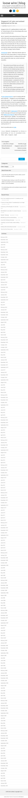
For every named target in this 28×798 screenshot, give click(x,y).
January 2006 (4, 673)
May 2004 (3, 723)
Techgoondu (4, 52)
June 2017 (3, 369)
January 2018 (4, 359)
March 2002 (3, 780)
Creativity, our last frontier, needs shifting (10, 222)
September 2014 (4, 425)
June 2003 (3, 750)
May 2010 (3, 545)
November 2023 (4, 277)
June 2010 (3, 542)
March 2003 (3, 758)
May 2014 (3, 432)
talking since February (9, 114)
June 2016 (3, 387)
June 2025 (3, 244)
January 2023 (4, 284)
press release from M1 (7, 96)
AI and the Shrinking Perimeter (7, 220)
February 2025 (4, 249)
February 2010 (4, 552)
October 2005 (4, 680)
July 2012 (3, 480)
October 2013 (4, 447)
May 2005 (3, 693)
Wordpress (21, 796)
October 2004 (4, 710)
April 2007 (3, 635)
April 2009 (3, 575)
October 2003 (4, 740)
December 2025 (4, 239)
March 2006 (3, 668)
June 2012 (3, 482)
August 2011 (3, 507)
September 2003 (4, 743)
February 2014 (4, 440)
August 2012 (3, 477)
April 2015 (3, 415)
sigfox (6, 134)
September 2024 (4, 259)
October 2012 (4, 472)
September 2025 (4, 242)
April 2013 (3, 462)
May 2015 (3, 412)
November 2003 (4, 738)
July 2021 (3, 302)
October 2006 (4, 650)
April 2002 (3, 778)
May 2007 (3, 632)
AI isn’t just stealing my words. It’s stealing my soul (12, 198)
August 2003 (3, 745)
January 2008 (4, 612)
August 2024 (3, 262)
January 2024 (4, 272)
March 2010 (3, 550)
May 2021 (3, 304)
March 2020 (3, 334)
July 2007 (3, 627)
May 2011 (3, 515)
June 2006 (3, 660)
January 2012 (4, 495)
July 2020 (3, 324)
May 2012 (3, 485)
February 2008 (4, 610)
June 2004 (3, 720)
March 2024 (3, 267)
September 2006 (4, 653)
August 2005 (3, 685)
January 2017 (4, 372)
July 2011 (3, 510)
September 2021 (4, 299)
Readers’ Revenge (5, 215)
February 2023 (4, 282)
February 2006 (4, 670)
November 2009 (4, 560)
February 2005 (4, 700)
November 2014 (4, 422)
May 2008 (3, 602)
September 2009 (4, 565)
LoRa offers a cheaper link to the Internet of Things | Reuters (8, 146)
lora (12, 132)
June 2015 (3, 410)
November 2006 (4, 648)
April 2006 (3, 665)
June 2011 (3, 512)
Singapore (10, 134)
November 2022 (4, 287)
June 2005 (3, 690)
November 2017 (4, 364)
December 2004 (4, 705)
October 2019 (4, 344)
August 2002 (3, 770)
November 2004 (4, 708)
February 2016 (4, 395)
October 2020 (4, 317)
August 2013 (3, 452)
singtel (15, 134)
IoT (9, 132)
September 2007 (4, 622)
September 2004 (4, 713)
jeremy (4, 25)
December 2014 (4, 420)
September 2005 (4, 683)
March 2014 (3, 437)
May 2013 (3, 460)
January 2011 (4, 525)
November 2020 (4, 314)
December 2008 (4, 585)
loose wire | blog (14, 3)
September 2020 (4, 319)
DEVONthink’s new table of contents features (11, 210)
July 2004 (3, 718)
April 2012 (3, 487)
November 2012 (4, 470)
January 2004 (4, 733)
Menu (14, 15)
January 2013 (4, 467)
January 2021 (4, 309)
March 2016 (3, 392)
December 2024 (4, 252)
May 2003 (3, 753)
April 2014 (3, 435)
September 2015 (4, 404)
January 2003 (4, 760)
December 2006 (4, 645)
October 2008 (4, 590)
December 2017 (4, 362)
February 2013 (4, 465)
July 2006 (3, 658)
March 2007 (3, 637)
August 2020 (3, 322)
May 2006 (3, 663)
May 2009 (3, 572)
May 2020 (3, 329)
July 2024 (3, 264)
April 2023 (3, 279)
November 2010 (4, 530)
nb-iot (23, 132)
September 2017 (4, 367)
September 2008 (4, 592)
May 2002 (3, 775)
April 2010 (3, 547)
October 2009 (4, 562)
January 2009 (4, 582)
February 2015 (4, 417)
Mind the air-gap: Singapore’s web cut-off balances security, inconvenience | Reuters (20, 148)
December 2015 (4, 397)
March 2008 (3, 607)
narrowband (19, 132)
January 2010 (4, 555)
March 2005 (3, 698)
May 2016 (3, 389)
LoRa (15, 127)
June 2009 (3, 570)
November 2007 (4, 617)
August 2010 (3, 537)
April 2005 (3, 695)
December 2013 (4, 445)
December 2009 (4, 557)
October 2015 (4, 402)
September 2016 (4, 379)
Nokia (2, 134)
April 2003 (3, 755)
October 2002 (4, 768)
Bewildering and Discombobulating (8, 217)
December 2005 (4, 675)
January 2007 (4, 642)
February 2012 (4, 492)
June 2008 (3, 600)
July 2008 (3, 597)
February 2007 (4, 640)
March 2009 (3, 577)
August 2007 (3, 625)
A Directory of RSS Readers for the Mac (9, 206)
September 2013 (4, 450)
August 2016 (3, 382)
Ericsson (23, 131)
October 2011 (4, 502)
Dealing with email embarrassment (8, 226)
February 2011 (4, 522)
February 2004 (4, 730)
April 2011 (3, 517)
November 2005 (4, 678)
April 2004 (3, 725)
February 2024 (4, 269)
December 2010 (4, 527)
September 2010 (4, 535)
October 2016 (4, 377)
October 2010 (4, 532)
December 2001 (4, 785)
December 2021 (4, 297)
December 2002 (4, 763)
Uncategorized (14, 131)
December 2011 (4, 497)
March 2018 (3, 357)
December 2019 (4, 339)
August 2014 (3, 427)
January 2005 (4, 703)
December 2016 (4, 374)
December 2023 (4, 274)
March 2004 (3, 728)
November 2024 (4, 254)
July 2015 (3, 407)
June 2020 (3, 327)
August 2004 (3, 715)
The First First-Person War (7, 229)
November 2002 (4, 765)
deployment (14, 111)
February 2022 (4, 292)
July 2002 (3, 773)
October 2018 (4, 347)
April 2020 (3, 332)
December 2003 (4, 735)
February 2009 (4, 580)
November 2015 (4, 399)
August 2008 (3, 595)
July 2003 (3, 748)
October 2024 (4, 257)
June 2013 (3, 457)
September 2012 (4, 475)
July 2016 (3, 384)
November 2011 (4, 500)
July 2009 (3, 567)
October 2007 (4, 620)
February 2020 (4, 337)
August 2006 (3, 655)
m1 (14, 132)
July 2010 (3, 540)
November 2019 (4, 342)
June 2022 (3, 289)
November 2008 (4, 587)
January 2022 (4, 294)
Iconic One (6, 796)
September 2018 (4, 349)
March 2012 (3, 490)
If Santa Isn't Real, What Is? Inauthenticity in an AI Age (12, 202)
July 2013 (3, 455)
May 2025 (3, 247)
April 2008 (3, 605)
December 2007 (4, 615)
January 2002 (4, 783)
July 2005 (3, 688)
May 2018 (3, 354)
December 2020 (4, 312)
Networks (8, 131)
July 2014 (3, 430)
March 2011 (3, 520)
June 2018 (3, 352)
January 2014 (4, 442)
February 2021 (4, 307)
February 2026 (4, 237)
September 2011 (4, 505)
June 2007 (3, 630)
